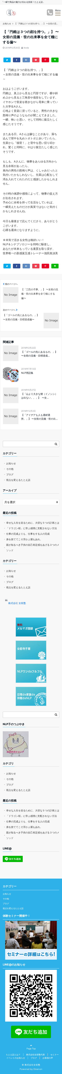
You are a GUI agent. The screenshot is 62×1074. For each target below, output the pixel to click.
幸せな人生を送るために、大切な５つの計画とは (32, 522)
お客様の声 (48, 1058)
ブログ (9, 474)
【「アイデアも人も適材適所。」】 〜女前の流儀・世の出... (39, 416)
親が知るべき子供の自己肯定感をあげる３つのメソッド (32, 547)
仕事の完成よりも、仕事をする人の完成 (28, 533)
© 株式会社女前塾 (31, 1064)
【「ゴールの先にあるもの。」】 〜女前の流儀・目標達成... (39, 353)
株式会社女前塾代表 (35, 1054)
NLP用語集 (27, 372)
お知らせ (11, 463)
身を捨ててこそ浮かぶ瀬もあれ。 (24, 539)
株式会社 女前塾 (17, 603)
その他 (9, 468)
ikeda (26, 47)
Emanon (38, 1069)
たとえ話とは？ (13, 1054)
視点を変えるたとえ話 (18, 479)
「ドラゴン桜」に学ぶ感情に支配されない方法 (31, 528)
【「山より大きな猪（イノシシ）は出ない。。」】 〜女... (39, 395)
